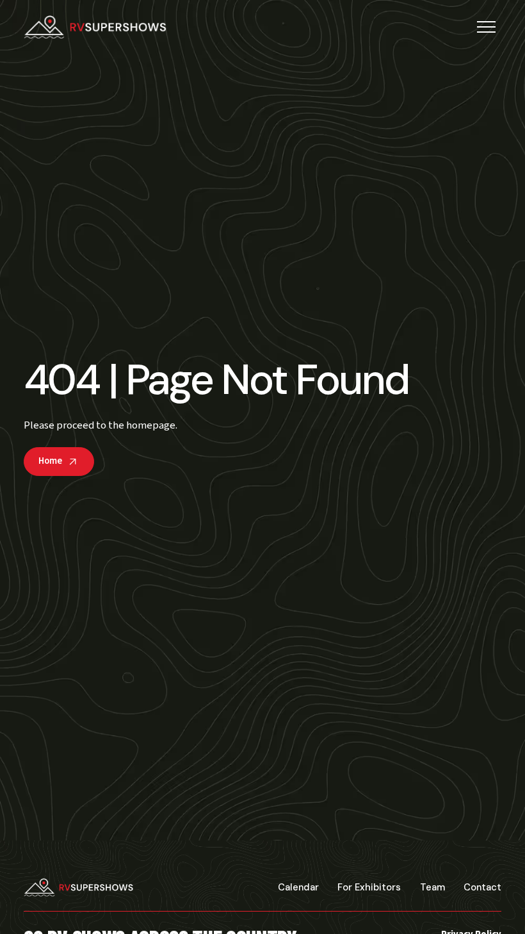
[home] (95, 27)
